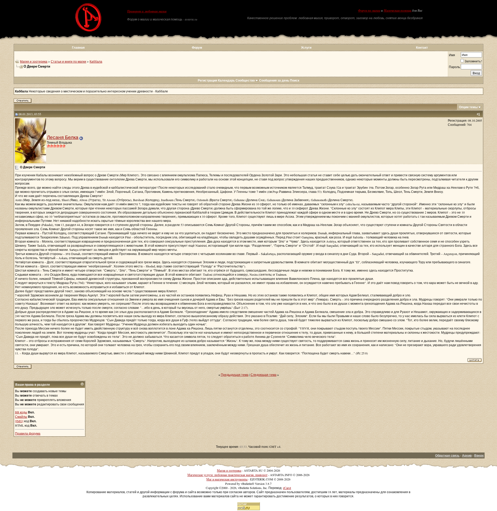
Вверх (479, 455)
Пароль (454, 67)
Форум (197, 47)
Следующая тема (263, 375)
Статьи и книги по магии (68, 61)
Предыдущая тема (234, 375)
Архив (467, 455)
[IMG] (19, 421)
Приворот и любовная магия (146, 11)
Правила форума (27, 433)
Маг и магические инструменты (226, 479)
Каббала (96, 61)
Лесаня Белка (62, 137)
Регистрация (207, 80)
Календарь (226, 80)
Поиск (294, 80)
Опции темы (468, 107)
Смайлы (21, 416)
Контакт (422, 47)
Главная (78, 47)
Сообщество (245, 80)
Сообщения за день (274, 80)
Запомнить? (473, 61)
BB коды (21, 412)
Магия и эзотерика (33, 61)
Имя (452, 55)
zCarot (287, 488)
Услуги (306, 47)
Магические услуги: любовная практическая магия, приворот (227, 475)
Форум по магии (369, 10)
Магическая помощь (397, 10)
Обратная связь (447, 455)
